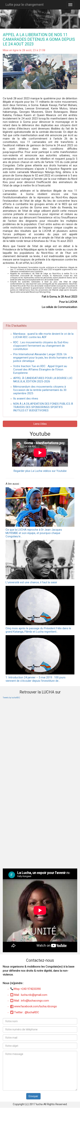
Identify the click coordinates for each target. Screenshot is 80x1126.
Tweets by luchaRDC (11, 698)
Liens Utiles (40, 423)
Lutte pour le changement (25, 5)
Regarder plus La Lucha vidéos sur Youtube (40, 471)
